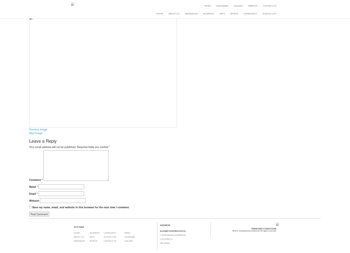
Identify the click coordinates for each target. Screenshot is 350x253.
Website (34, 200)
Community (250, 13)
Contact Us (269, 5)
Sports (234, 13)
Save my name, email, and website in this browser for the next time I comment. (81, 207)
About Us (174, 13)
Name (33, 187)
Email (33, 193)
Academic (208, 13)
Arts (222, 13)
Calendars (222, 5)
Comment (36, 180)
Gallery (238, 5)
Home (159, 13)
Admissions (191, 13)
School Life (269, 13)
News (207, 5)
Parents (252, 5)
